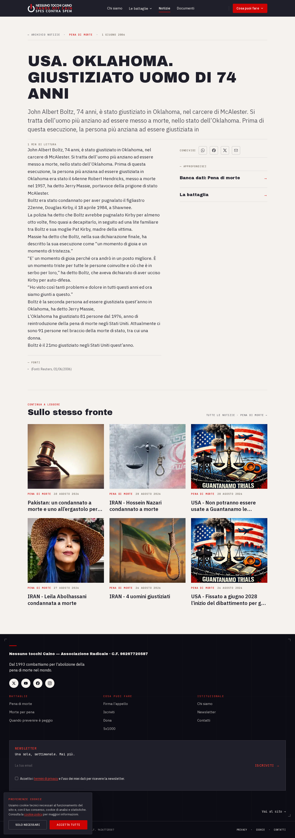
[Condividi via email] (236, 150)
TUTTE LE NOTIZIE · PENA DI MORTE (236, 415)
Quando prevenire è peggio (31, 720)
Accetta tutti (68, 824)
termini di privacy (46, 779)
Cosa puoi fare (247, 8)
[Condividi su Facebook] (214, 150)
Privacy (242, 829)
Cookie (260, 829)
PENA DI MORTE (80, 34)
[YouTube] (25, 683)
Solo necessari (27, 824)
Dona (107, 720)
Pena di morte (20, 703)
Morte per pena (21, 712)
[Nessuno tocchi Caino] (50, 8)
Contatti (203, 720)
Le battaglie (138, 8)
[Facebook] (37, 683)
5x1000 (109, 728)
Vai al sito (274, 811)
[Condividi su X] (225, 150)
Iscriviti (109, 712)
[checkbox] (16, 778)
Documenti (185, 8)
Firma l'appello (115, 703)
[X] (13, 683)
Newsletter (206, 712)
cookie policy (33, 814)
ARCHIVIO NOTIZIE (44, 34)
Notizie (164, 8)
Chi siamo (114, 8)
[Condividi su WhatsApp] (203, 150)
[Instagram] (49, 683)
